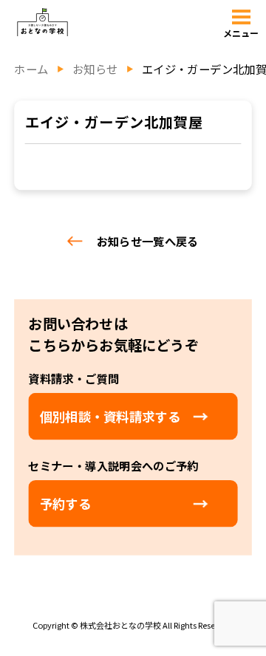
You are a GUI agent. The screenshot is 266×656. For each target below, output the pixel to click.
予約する (65, 503)
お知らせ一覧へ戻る (148, 241)
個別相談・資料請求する (110, 416)
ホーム (31, 69)
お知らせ (94, 69)
